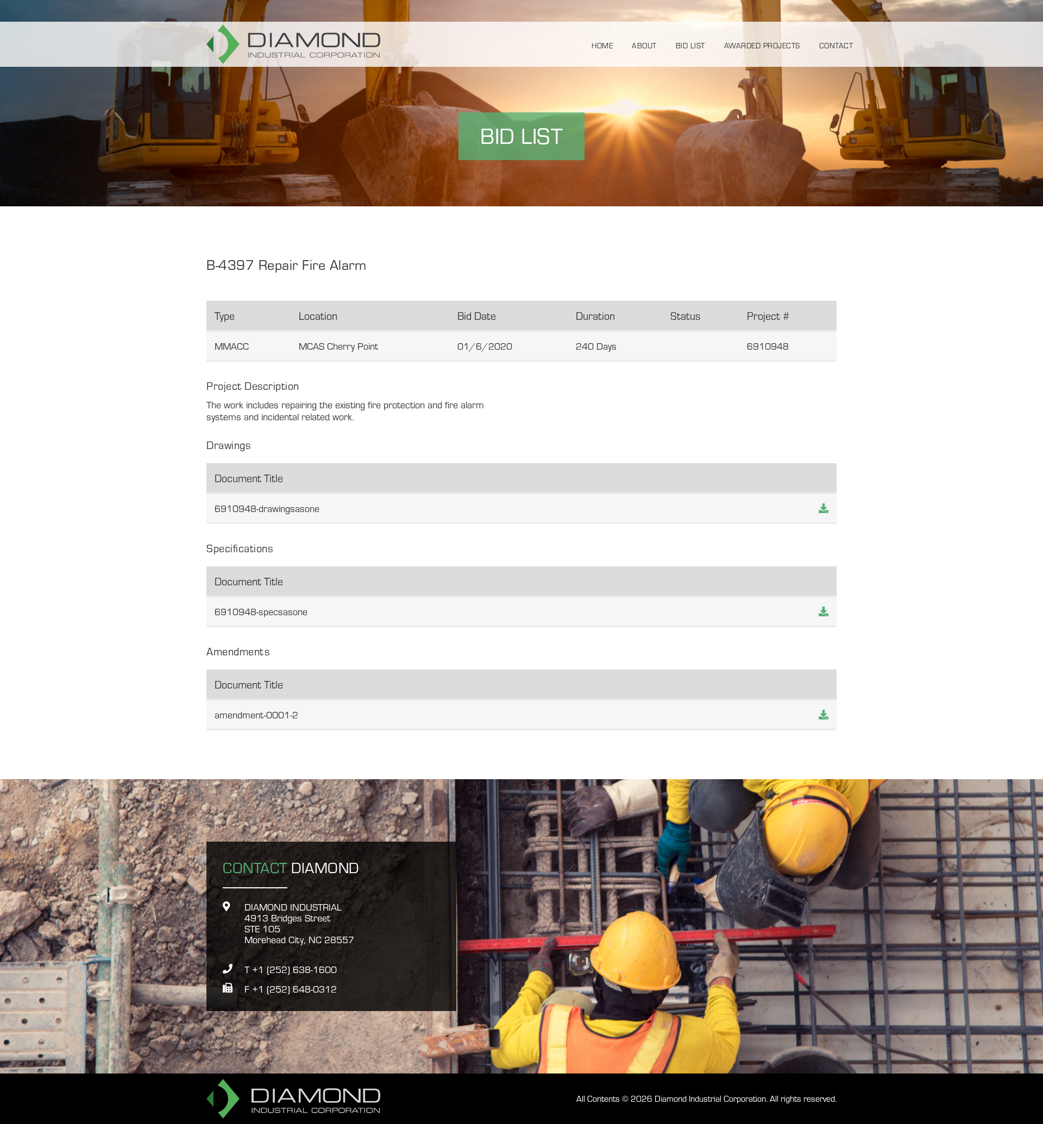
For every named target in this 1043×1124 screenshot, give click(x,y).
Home (602, 45)
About (644, 45)
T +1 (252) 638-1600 (290, 969)
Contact (836, 45)
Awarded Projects (762, 45)
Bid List (690, 45)
